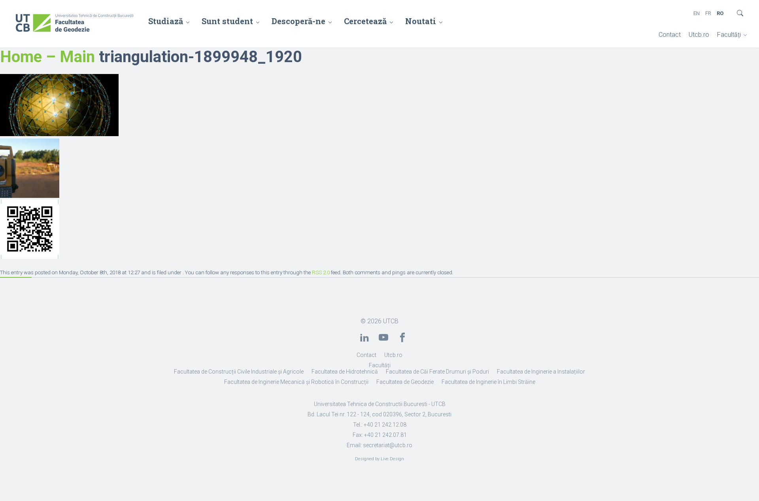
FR (708, 13)
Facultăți (729, 34)
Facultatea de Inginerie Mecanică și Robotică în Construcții (296, 382)
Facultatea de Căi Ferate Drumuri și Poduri (437, 371)
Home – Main (47, 56)
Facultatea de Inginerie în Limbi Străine (488, 382)
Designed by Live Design (379, 458)
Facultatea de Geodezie (405, 382)
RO (720, 13)
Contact (670, 34)
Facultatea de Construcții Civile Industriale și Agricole (239, 371)
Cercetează (365, 21)
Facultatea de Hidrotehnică (345, 371)
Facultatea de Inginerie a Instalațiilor (541, 371)
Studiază (165, 21)
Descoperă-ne (298, 21)
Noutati (420, 21)
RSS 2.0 (321, 272)
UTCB (390, 321)
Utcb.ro (699, 34)
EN (696, 13)
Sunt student (227, 21)
